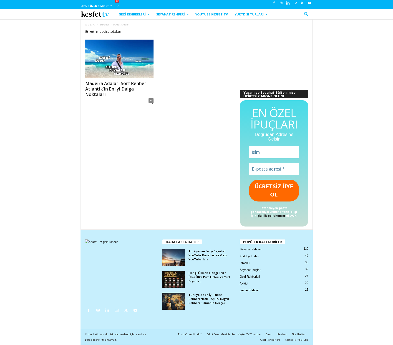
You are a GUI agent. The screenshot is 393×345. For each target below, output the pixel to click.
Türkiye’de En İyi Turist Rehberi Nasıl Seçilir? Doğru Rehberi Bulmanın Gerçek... (209, 299)
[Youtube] (309, 3)
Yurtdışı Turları (249, 14)
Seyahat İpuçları (250, 270)
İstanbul (245, 263)
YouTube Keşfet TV (211, 14)
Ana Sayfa (90, 24)
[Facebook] (274, 3)
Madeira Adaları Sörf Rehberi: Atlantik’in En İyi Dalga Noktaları (117, 89)
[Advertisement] (274, 52)
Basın (269, 334)
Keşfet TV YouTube (296, 339)
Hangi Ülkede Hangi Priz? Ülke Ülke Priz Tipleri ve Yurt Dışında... (209, 277)
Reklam (282, 334)
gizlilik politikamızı (271, 215)
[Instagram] (281, 3)
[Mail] (295, 3)
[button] (306, 14)
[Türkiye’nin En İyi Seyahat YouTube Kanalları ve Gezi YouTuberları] (173, 257)
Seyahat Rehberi (170, 14)
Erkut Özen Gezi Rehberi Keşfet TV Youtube (234, 334)
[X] (302, 3)
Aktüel (244, 283)
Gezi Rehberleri (132, 14)
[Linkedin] (288, 3)
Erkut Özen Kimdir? (94, 6)
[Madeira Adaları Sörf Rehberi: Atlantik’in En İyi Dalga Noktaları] (119, 59)
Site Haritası (299, 334)
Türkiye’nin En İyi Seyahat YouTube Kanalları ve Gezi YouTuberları (208, 255)
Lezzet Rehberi (249, 290)
